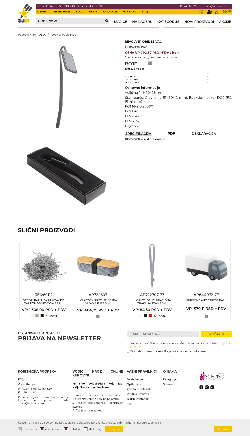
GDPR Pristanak (138, 399)
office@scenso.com (215, 6)
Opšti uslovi (134, 384)
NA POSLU (39, 34)
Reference (62, 11)
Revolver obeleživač (63, 34)
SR (229, 11)
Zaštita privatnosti (139, 389)
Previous (14, 280)
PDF (171, 134)
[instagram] (207, 387)
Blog (79, 11)
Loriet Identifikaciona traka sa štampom (153, 302)
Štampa (168, 384)
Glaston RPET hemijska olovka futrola (98, 302)
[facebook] (201, 387)
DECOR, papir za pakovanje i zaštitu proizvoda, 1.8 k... (44, 302)
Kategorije (168, 22)
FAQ (145, 11)
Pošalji (216, 334)
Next (236, 280)
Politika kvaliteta (138, 394)
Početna (23, 34)
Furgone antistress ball (206, 300)
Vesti (93, 11)
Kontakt (129, 11)
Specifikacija (138, 134)
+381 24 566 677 (187, 6)
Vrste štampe (27, 384)
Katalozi (109, 11)
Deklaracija (204, 134)
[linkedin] (212, 387)
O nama (42, 11)
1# (208, 73)
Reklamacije (135, 379)
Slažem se (223, 429)
